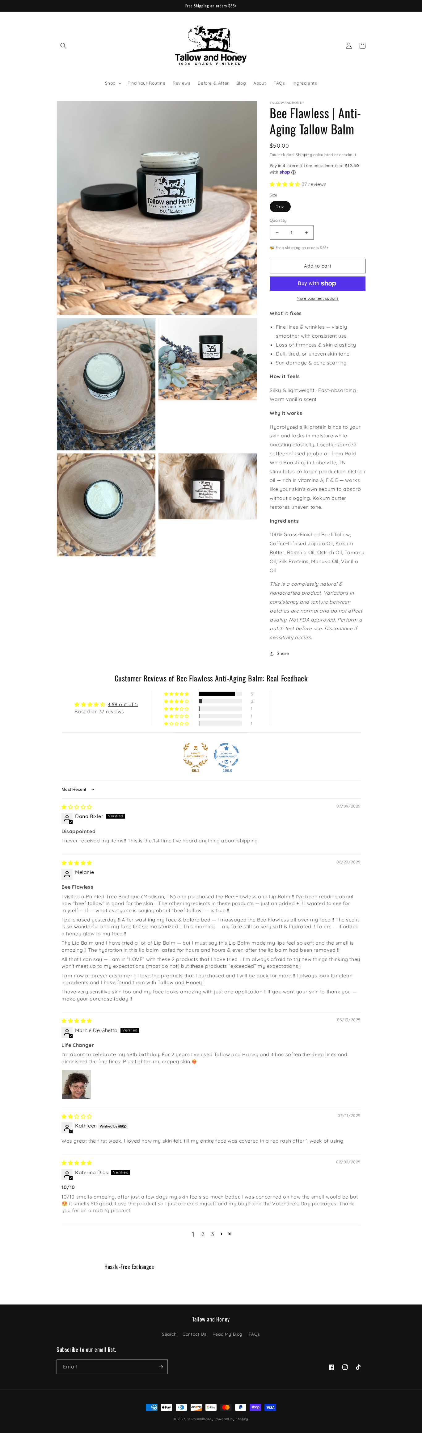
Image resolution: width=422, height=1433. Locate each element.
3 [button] (212, 1234)
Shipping (304, 154)
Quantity (278, 220)
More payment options (318, 298)
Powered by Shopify (231, 1419)
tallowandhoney (201, 1419)
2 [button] (203, 1234)
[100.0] (226, 755)
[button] (63, 46)
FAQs (254, 1334)
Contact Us (194, 1334)
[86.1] (195, 755)
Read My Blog (228, 1334)
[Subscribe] (160, 1366)
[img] (76, 807)
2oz (280, 206)
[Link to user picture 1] (76, 1084)
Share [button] (283, 653)
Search (169, 1334)
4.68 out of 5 (123, 704)
